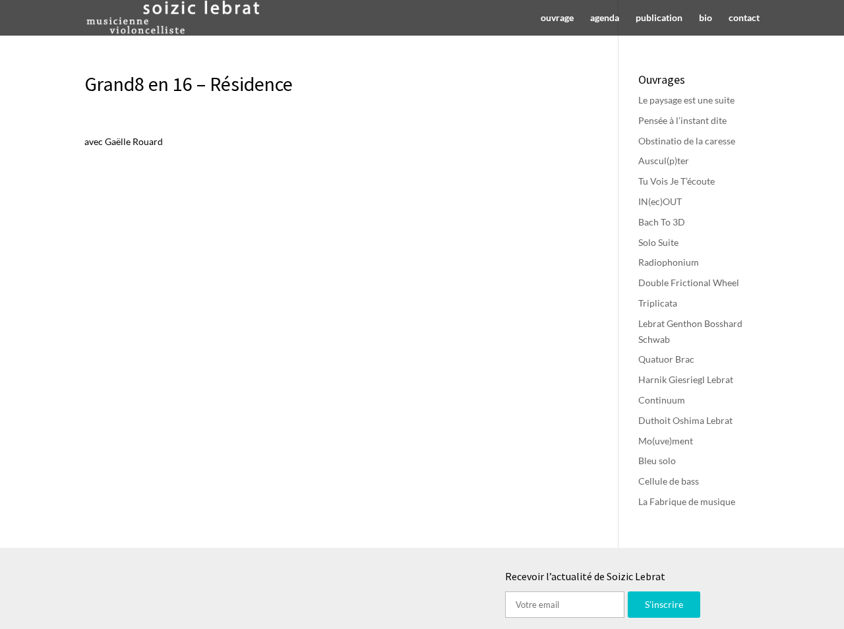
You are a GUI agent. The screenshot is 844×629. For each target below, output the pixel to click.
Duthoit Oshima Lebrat (685, 420)
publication (659, 18)
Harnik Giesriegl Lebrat (685, 379)
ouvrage (557, 18)
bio (705, 18)
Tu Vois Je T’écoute (676, 181)
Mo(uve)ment (665, 440)
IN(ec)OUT (660, 201)
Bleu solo (657, 460)
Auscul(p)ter (663, 160)
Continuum (661, 399)
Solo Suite (658, 242)
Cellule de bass (668, 481)
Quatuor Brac (666, 359)
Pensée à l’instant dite (682, 120)
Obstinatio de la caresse (686, 140)
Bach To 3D (661, 221)
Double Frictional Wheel (688, 282)
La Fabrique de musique (686, 501)
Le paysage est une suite (686, 99)
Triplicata (657, 303)
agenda (604, 18)
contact (744, 18)
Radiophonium (668, 262)
